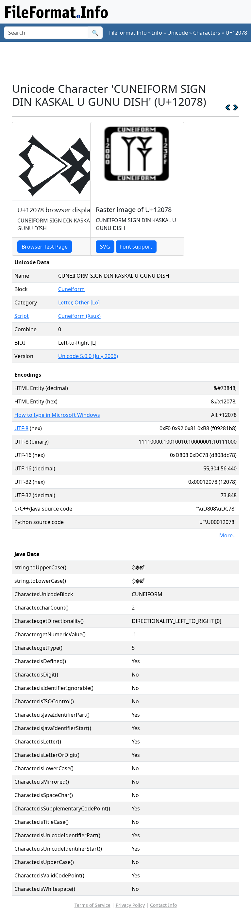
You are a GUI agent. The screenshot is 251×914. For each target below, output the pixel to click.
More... (228, 535)
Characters (206, 32)
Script (21, 315)
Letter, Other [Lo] (79, 302)
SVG (105, 246)
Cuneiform (71, 289)
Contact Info (163, 905)
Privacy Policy (130, 905)
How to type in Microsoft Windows (57, 414)
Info (157, 32)
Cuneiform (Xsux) (79, 315)
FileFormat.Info (128, 32)
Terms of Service (92, 905)
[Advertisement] (131, 61)
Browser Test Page (45, 246)
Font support (136, 246)
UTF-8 (21, 428)
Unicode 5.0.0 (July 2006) (88, 356)
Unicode (177, 32)
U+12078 (236, 32)
